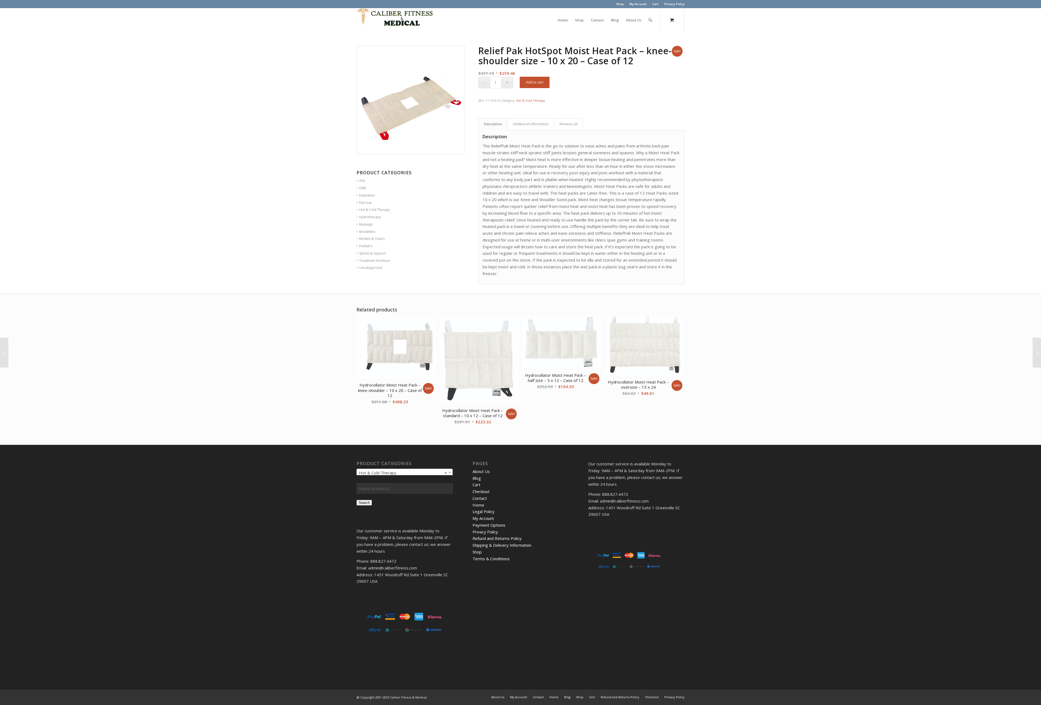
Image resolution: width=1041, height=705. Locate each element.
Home (478, 505)
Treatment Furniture (374, 260)
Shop (620, 4)
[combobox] (404, 472)
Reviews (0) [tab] (568, 124)
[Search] (650, 20)
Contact (480, 498)
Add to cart (534, 82)
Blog (477, 478)
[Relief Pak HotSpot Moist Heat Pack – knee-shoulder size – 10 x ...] (4, 353)
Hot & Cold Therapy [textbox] (403, 472)
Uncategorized (370, 267)
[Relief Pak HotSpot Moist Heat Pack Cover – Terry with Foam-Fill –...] (1037, 353)
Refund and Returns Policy (497, 538)
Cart (655, 4)
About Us (481, 471)
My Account (638, 4)
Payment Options (489, 525)
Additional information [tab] (531, 124)
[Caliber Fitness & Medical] (397, 20)
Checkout (481, 491)
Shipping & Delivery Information (502, 545)
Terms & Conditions (491, 558)
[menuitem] (620, 4)
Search (364, 503)
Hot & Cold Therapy (530, 100)
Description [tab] (493, 124)
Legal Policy (483, 511)
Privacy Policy (674, 4)
